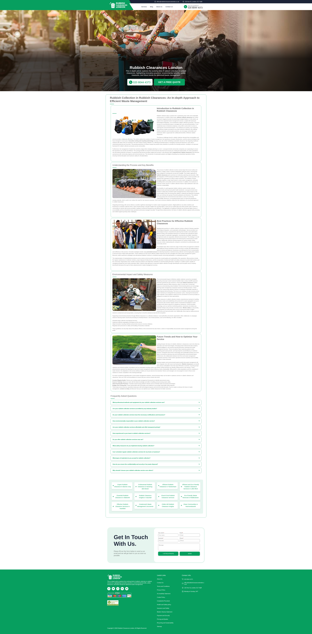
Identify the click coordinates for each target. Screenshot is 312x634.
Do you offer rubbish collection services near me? (128, 439)
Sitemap (159, 626)
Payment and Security (163, 615)
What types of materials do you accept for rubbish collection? (131, 458)
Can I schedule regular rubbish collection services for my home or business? (136, 452)
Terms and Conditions (163, 586)
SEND (190, 553)
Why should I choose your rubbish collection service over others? (133, 470)
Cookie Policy (161, 597)
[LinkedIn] (122, 588)
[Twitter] (113, 588)
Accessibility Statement (163, 593)
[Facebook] (108, 588)
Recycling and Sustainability (165, 623)
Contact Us (169, 7)
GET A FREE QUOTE (169, 82)
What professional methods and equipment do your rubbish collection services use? (139, 402)
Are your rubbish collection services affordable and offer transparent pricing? (136, 427)
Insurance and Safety (163, 608)
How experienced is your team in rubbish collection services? (131, 433)
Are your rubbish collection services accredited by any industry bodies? (135, 408)
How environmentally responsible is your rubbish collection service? (134, 421)
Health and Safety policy (164, 604)
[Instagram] (117, 588)
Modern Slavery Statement (164, 612)
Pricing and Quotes (162, 619)
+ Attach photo (168, 553)
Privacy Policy (161, 590)
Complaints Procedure (163, 601)
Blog (151, 7)
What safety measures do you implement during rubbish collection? (133, 445)
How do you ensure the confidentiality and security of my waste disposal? (135, 464)
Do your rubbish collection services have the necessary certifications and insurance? (139, 415)
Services (144, 7)
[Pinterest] (126, 588)
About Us (159, 7)
